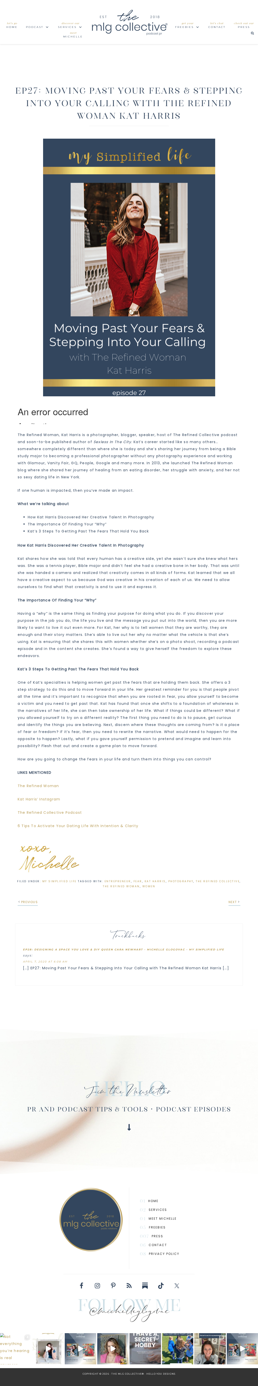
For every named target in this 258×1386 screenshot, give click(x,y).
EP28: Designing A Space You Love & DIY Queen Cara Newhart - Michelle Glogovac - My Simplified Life (123, 949)
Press (157, 1236)
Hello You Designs (160, 1373)
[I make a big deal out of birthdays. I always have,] (145, 1349)
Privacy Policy (164, 1254)
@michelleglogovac (129, 1312)
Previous (29, 902)
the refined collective (218, 881)
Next (233, 902)
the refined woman (121, 886)
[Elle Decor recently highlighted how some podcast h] (210, 1349)
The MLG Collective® (129, 22)
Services (158, 1210)
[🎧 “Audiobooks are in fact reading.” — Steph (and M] (80, 1349)
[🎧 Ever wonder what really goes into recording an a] (48, 1349)
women (148, 886)
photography (181, 881)
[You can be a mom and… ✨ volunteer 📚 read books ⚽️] (178, 1349)
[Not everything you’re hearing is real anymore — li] (15, 1349)
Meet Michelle (163, 1218)
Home (153, 1201)
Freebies (157, 1227)
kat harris (155, 881)
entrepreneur (118, 881)
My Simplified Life (59, 881)
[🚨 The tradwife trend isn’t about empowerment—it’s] (113, 1349)
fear (138, 881)
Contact (158, 1245)
